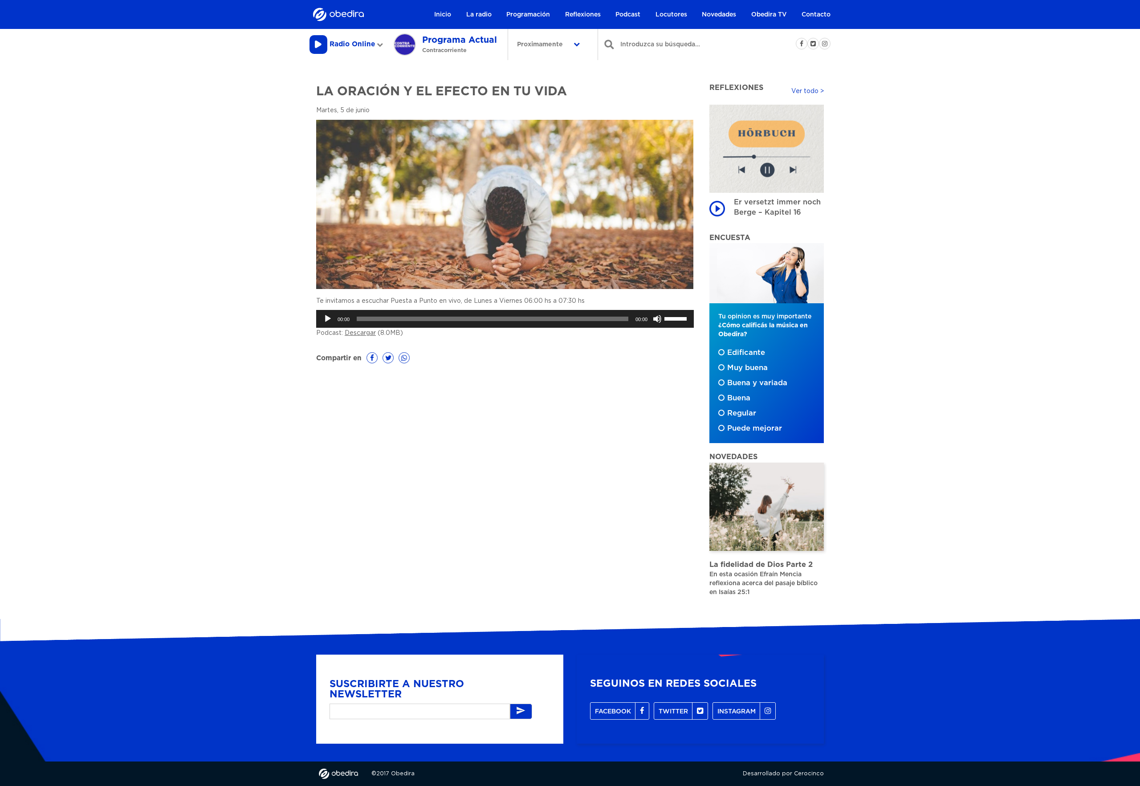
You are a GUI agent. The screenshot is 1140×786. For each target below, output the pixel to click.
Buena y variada (757, 383)
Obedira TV (769, 15)
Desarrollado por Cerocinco (783, 774)
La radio (479, 15)
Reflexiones (583, 15)
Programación (528, 15)
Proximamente (541, 44)
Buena (738, 398)
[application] (505, 319)
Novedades (719, 15)
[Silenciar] (657, 318)
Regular (741, 413)
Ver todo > (807, 91)
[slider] (676, 318)
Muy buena (747, 367)
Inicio (442, 15)
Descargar (360, 333)
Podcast (627, 15)
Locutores (671, 15)
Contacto (816, 15)
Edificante (746, 352)
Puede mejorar (754, 428)
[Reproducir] (327, 318)
